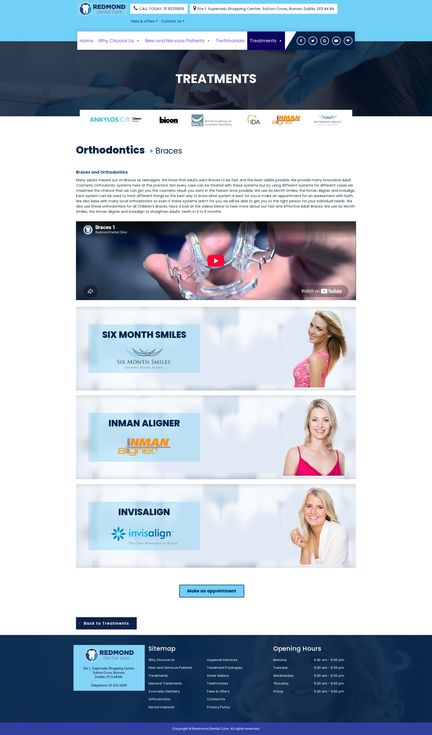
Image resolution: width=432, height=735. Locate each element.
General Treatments (165, 683)
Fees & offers (143, 21)
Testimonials (230, 41)
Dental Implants (161, 707)
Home (86, 41)
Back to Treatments (106, 623)
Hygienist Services (222, 659)
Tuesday (280, 667)
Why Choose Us (116, 41)
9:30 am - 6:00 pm (329, 659)
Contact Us (171, 21)
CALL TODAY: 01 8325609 (161, 8)
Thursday (281, 683)
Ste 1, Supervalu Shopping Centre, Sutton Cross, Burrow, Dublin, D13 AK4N (265, 8)
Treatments (263, 41)
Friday (278, 691)
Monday (280, 659)
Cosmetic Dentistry (164, 691)
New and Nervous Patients (175, 41)
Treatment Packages (224, 667)
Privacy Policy (218, 707)
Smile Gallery (218, 675)
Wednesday (283, 675)
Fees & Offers (218, 691)
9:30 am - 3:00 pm (329, 691)
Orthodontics (111, 150)
